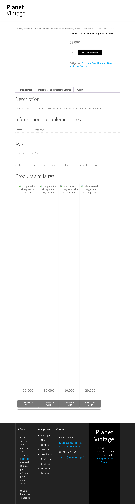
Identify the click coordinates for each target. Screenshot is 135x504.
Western (84, 66)
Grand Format (66, 28)
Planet (16, 10)
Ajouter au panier (90, 52)
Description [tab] (26, 89)
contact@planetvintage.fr (71, 457)
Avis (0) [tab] (80, 89)
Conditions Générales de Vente (46, 459)
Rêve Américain (51, 28)
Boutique (97, 5)
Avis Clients (118, 5)
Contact (45, 449)
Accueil (83, 5)
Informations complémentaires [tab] (54, 89)
